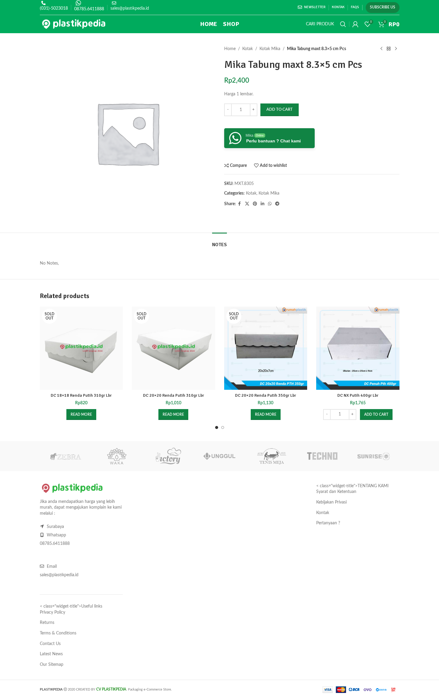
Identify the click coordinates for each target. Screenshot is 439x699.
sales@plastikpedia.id (129, 8)
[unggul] (219, 456)
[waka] (116, 456)
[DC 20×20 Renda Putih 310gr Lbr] (173, 348)
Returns (47, 623)
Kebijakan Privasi (331, 502)
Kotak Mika (269, 49)
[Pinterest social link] (255, 204)
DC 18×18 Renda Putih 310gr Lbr (81, 395)
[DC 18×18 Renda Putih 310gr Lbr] (81, 348)
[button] (376, 414)
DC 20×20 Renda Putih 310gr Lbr (173, 395)
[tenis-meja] (271, 456)
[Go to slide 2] (222, 427)
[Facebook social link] (239, 204)
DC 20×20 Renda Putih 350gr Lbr (265, 395)
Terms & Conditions (58, 633)
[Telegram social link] (277, 204)
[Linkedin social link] (262, 204)
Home (230, 49)
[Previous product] (381, 48)
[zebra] (65, 456)
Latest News (51, 654)
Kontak (322, 513)
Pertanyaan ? (328, 523)
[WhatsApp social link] (269, 204)
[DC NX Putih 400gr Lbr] (357, 348)
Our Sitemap (51, 664)
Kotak (247, 49)
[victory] (168, 456)
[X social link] (247, 204)
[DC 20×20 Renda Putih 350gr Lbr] (265, 348)
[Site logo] (74, 24)
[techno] (322, 456)
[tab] (219, 242)
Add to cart (279, 110)
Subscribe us (382, 7)
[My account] (355, 24)
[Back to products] (388, 48)
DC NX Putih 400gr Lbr (357, 395)
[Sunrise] (373, 456)
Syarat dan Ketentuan (336, 492)
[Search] (343, 24)
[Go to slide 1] (216, 427)
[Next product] (395, 48)
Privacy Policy (52, 612)
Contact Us (50, 644)
